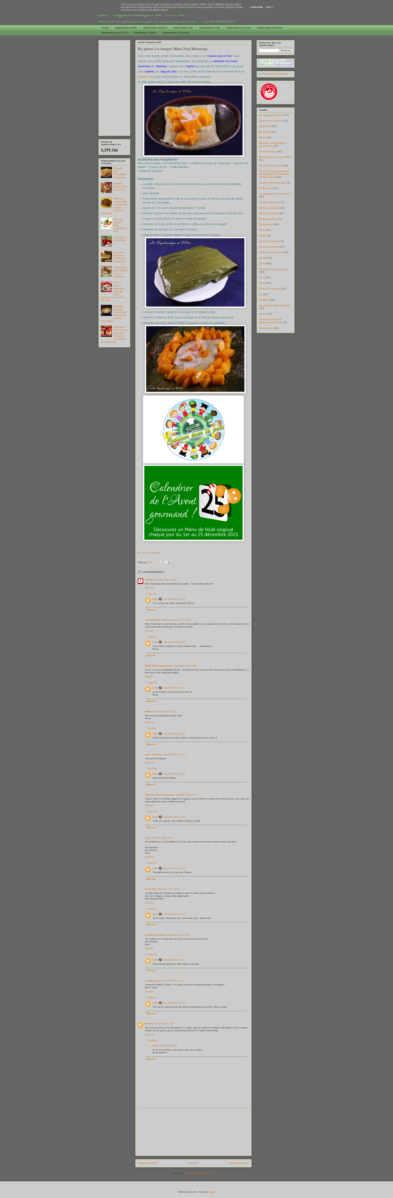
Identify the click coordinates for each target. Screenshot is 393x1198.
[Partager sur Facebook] (169, 562)
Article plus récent (147, 1163)
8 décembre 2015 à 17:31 (174, 1003)
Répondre (149, 588)
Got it (269, 7)
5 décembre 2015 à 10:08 (185, 666)
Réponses (152, 594)
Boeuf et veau (267, 151)
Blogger (211, 1192)
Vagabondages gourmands (269, 27)
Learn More (256, 7)
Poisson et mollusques (273, 269)
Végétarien (266, 328)
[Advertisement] (193, 1132)
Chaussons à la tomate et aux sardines (121, 272)
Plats (262, 263)
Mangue (157, 553)
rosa (147, 838)
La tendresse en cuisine (156, 620)
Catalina (149, 580)
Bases (262, 137)
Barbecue (264, 131)
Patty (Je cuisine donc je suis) (159, 795)
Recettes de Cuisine (282, 64)
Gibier (263, 235)
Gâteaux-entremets (271, 252)
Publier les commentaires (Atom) (199, 1173)
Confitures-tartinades (272, 182)
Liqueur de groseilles (120, 239)
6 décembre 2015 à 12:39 (174, 734)
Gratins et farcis (269, 246)
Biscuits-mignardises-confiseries (272, 144)
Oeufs (262, 257)
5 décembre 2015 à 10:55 (174, 642)
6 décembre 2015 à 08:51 (179, 935)
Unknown (149, 1024)
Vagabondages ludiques (145, 33)
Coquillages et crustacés (274, 193)
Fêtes (262, 230)
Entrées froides (268, 213)
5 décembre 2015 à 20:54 (167, 889)
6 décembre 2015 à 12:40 (174, 774)
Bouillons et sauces (271, 165)
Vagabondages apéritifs (126, 27)
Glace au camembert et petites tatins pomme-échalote (114, 206)
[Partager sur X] (166, 562)
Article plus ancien (239, 1163)
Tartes (263, 313)
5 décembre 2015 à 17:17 (186, 795)
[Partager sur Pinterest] (171, 562)
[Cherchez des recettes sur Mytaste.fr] (273, 73)
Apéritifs (264, 126)
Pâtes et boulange (270, 288)
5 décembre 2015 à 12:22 (165, 711)
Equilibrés (265, 224)
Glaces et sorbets (269, 241)
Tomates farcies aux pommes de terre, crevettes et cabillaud (114, 334)
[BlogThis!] (163, 562)
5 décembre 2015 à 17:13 (174, 754)
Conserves (265, 188)
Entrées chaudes (269, 207)
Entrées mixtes (268, 218)
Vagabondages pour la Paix (115, 33)
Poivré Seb (150, 889)
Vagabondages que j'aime (238, 27)
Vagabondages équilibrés (155, 27)
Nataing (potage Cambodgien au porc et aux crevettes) (114, 314)
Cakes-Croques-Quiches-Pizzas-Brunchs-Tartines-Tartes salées (274, 174)
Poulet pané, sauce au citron (121, 186)
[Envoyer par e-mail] (160, 562)
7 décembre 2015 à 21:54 (171, 981)
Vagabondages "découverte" (176, 33)
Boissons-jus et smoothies (275, 156)
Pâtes (262, 283)
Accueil (105, 27)
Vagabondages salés (183, 27)
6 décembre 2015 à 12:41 (174, 914)
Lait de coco (147, 553)
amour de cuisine (153, 754)
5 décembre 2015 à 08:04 (180, 620)
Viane (155, 599)
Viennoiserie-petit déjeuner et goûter (270, 321)
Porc (262, 277)
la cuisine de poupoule (156, 935)
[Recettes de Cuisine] (268, 100)
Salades (263, 299)
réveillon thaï (145, 76)
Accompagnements (271, 115)
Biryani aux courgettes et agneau (120, 173)
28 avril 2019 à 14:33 (164, 1024)
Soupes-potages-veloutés (274, 305)
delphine (149, 711)
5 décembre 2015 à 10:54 (174, 599)
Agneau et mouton (271, 120)
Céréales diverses (270, 202)
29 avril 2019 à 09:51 (168, 1046)
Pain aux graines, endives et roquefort (120, 257)
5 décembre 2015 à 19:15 (161, 838)
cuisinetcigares (152, 981)
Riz (139, 553)
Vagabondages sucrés (209, 27)
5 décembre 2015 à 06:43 (165, 580)
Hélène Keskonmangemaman (159, 666)
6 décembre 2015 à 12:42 (174, 960)
